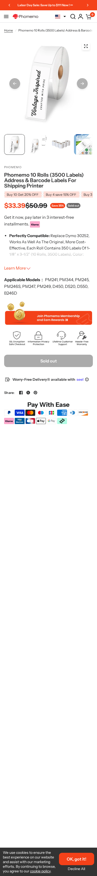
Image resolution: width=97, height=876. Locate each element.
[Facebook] (21, 393)
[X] (28, 393)
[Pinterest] (35, 393)
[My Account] (80, 16)
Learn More (15, 268)
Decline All (76, 868)
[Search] (73, 16)
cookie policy (40, 871)
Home (8, 30)
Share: (9, 392)
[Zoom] (86, 46)
